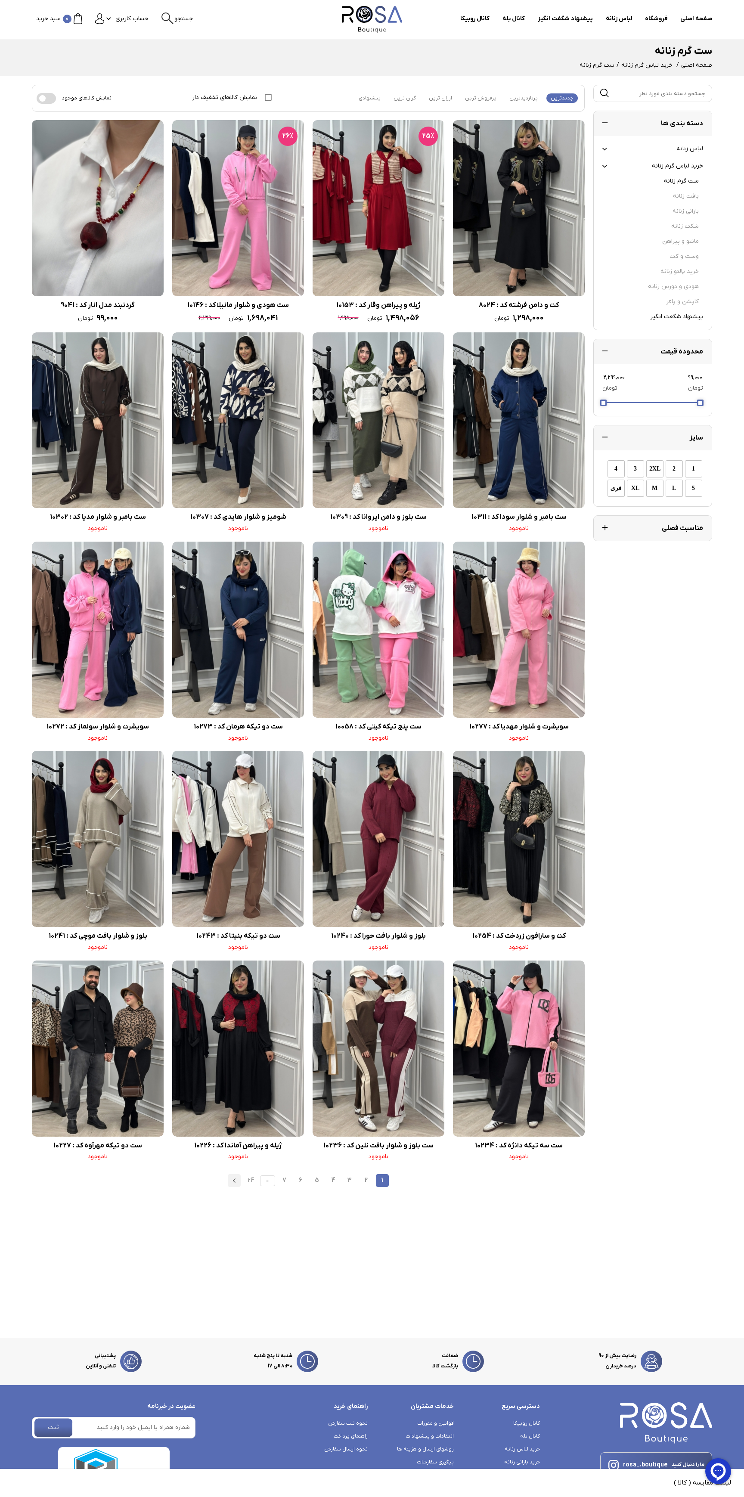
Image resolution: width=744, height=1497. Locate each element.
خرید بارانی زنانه (522, 1462)
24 (251, 1180)
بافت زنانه (686, 196)
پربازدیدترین (523, 98)
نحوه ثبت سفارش (348, 1423)
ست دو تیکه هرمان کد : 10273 (238, 726)
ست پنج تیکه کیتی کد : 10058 (378, 726)
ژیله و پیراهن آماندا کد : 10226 (238, 1145)
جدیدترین (562, 98)
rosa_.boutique (645, 1465)
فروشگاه (656, 19)
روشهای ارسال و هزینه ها (425, 1449)
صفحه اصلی (696, 19)
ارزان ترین (440, 98)
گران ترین (405, 98)
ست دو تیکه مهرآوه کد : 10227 (97, 1145)
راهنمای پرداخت (351, 1436)
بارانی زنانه (686, 211)
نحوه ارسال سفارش (346, 1449)
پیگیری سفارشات (435, 1462)
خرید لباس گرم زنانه (647, 65)
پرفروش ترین (480, 98)
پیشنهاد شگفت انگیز (565, 19)
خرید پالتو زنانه (679, 271)
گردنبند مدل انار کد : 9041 (98, 305)
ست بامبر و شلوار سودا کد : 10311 (519, 517)
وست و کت (684, 256)
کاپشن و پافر (682, 302)
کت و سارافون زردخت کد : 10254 (519, 936)
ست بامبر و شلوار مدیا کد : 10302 (98, 517)
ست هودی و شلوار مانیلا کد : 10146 (238, 305)
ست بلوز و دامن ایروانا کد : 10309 (378, 517)
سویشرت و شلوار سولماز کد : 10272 (97, 726)
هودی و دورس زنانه (673, 286)
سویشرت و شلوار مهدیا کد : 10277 (519, 726)
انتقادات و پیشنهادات (430, 1436)
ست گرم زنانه (681, 181)
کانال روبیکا (475, 19)
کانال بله (513, 19)
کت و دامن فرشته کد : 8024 (519, 305)
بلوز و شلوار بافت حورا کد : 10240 (378, 936)
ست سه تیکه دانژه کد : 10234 (519, 1145)
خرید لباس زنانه (522, 1449)
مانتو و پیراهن (680, 241)
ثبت (53, 1427)
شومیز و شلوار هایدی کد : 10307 (238, 517)
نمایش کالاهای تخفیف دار (225, 97)
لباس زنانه (619, 19)
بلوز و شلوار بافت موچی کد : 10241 (98, 936)
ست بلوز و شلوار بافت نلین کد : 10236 (378, 1145)
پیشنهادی (370, 98)
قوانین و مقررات (435, 1423)
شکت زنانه (685, 226)
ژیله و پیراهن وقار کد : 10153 (378, 305)
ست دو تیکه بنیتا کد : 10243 (238, 936)
